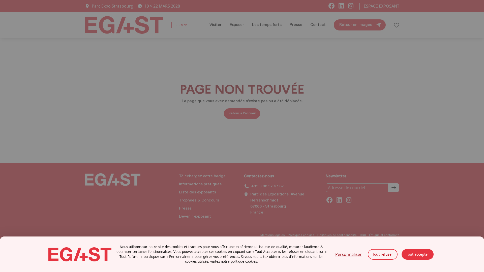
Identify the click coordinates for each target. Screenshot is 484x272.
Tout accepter (417, 254)
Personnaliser (348, 254)
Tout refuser (382, 254)
